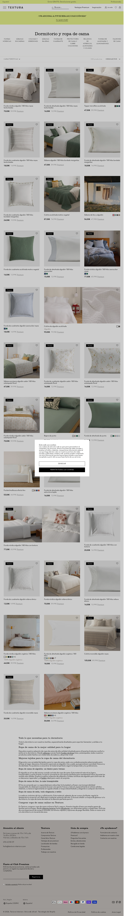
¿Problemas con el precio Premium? (80, 834)
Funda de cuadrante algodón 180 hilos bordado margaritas (18, 216)
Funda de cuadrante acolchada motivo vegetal (21, 269)
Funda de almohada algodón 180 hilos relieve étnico (101, 600)
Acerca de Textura (47, 833)
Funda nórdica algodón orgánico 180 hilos (20, 654)
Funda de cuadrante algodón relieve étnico (20, 599)
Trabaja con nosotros (48, 852)
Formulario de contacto (108, 833)
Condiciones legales (78, 846)
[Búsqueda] (52, 7)
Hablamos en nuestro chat (109, 835)
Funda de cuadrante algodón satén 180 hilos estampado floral (61, 382)
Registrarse (36, 877)
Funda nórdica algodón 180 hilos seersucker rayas (101, 270)
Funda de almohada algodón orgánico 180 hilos (60, 655)
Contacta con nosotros (108, 838)
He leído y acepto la (11, 884)
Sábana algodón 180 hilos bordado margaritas (61, 160)
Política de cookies (98, 912)
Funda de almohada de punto (95, 436)
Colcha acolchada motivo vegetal (56, 215)
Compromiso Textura (48, 835)
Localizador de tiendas (49, 844)
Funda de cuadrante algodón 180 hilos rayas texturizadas (21, 161)
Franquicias (45, 846)
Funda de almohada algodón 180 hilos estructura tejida (58, 491)
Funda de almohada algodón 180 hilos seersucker (58, 270)
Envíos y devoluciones (78, 841)
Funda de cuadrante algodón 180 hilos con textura (100, 546)
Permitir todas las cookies (62, 470)
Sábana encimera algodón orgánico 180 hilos (61, 713)
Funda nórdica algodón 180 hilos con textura (21, 545)
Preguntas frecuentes (78, 838)
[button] (120, 7)
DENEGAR (62, 463)
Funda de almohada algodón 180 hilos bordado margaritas (102, 161)
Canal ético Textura (48, 838)
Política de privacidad (25, 884)
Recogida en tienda (78, 844)
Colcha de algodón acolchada (55, 326)
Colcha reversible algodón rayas (96, 654)
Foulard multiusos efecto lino (14, 490)
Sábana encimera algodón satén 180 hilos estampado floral (19, 382)
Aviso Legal (116, 912)
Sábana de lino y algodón (93, 215)
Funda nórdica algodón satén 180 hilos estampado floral (18, 436)
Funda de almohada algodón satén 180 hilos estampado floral (101, 382)
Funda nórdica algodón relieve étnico (58, 599)
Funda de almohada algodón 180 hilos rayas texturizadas (61, 107)
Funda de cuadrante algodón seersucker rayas (21, 326)
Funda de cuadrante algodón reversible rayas (21, 713)
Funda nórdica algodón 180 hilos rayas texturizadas (18, 107)
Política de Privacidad (76, 912)
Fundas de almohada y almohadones (103, 41)
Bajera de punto (50, 436)
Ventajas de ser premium (50, 841)
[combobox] (60, 7)
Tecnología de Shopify (46, 912)
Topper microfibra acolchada (95, 106)
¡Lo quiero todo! (62, 20)
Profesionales (116, 2)
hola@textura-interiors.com (14, 846)
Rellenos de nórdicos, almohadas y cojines (87, 43)
